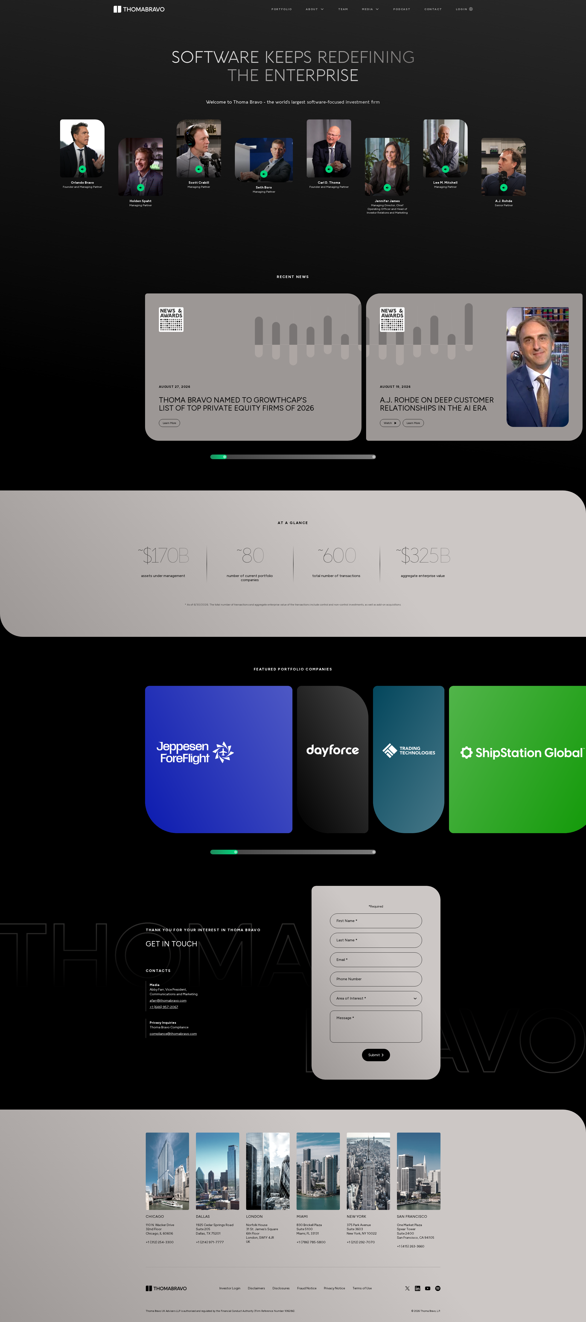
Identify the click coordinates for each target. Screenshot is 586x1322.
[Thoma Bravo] (166, 1288)
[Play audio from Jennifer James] (387, 187)
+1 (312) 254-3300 (160, 1242)
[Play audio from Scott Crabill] (199, 169)
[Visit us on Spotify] (437, 1288)
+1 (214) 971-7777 (210, 1242)
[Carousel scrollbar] (293, 457)
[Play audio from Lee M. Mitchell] (445, 169)
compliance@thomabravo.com (173, 1034)
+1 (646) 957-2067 (164, 1007)
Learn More (169, 423)
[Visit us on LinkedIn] (417, 1288)
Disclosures (281, 1288)
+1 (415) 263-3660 (410, 1246)
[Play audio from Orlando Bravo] (82, 169)
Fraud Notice (306, 1288)
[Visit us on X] (407, 1288)
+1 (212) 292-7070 (361, 1242)
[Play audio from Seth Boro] (264, 174)
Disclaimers (256, 1288)
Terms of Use (362, 1288)
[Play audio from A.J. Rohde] (503, 187)
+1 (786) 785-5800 (311, 1242)
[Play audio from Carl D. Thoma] (329, 169)
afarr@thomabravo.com (168, 1001)
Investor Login (229, 1288)
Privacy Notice (334, 1288)
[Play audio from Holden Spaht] (140, 187)
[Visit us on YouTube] (427, 1288)
